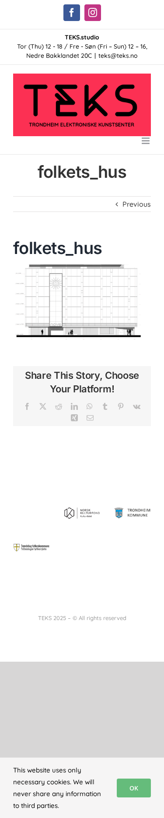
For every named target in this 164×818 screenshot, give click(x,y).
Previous (136, 204)
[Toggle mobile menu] (146, 140)
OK (133, 788)
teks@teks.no (118, 56)
